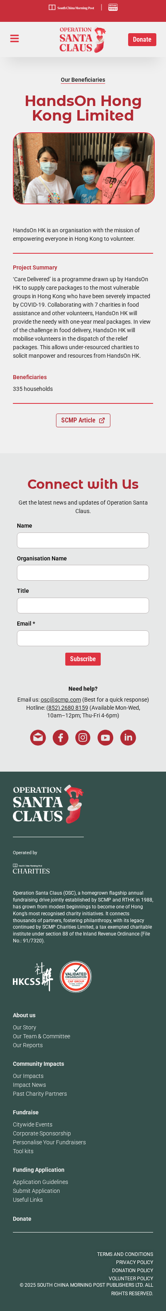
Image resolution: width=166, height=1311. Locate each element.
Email (26, 623)
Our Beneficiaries (83, 79)
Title (23, 591)
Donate (22, 1219)
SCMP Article (78, 420)
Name (24, 525)
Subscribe (83, 659)
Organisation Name (42, 558)
